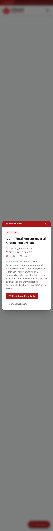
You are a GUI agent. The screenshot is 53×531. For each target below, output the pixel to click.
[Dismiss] (45, 223)
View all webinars (18, 303)
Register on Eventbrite (23, 296)
